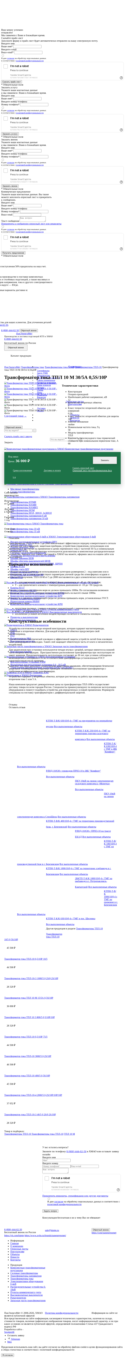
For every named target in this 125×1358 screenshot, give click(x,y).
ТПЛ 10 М (69, 1134)
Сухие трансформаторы (22, 491)
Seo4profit (9, 1332)
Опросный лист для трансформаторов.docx (92, 470)
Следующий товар (15, 416)
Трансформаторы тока (51, 523)
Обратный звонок (13, 427)
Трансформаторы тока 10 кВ (25, 529)
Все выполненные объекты (68, 726)
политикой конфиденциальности (30, 61)
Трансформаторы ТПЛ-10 (89, 928)
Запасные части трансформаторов (70, 646)
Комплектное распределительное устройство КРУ (36, 596)
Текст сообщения (10, 221)
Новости (14, 1257)
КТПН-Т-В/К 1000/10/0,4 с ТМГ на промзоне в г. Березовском (111, 898)
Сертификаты (43, 371)
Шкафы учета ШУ (19, 569)
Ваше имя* (7, 46)
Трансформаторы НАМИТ (24, 507)
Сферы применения (46, 380)
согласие (10, 58)
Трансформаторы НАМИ (23, 505)
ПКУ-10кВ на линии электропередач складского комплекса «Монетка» (94, 782)
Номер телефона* (10, 104)
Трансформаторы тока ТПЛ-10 (47, 1134)
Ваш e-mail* (7, 52)
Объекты (15, 1254)
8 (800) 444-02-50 (10, 330)
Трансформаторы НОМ (22, 510)
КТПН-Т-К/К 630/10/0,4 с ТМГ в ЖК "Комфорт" (110, 747)
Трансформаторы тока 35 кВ (25, 531)
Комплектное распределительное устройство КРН (36, 604)
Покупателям (17, 1251)
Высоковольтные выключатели (66, 612)
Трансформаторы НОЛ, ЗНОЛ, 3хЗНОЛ (31, 513)
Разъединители (41, 625)
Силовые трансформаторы (24, 1273)
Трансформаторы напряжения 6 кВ (28, 515)
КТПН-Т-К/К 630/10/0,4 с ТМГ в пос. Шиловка (70, 918)
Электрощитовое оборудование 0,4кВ (76, 536)
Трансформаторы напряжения (63, 497)
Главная (14, 1243)
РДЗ (12, 635)
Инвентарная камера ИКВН (24, 601)
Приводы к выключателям (24, 617)
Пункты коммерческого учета (25, 1292)
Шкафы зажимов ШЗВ (22, 558)
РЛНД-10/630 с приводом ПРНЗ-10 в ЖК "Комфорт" (73, 771)
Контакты (15, 1259)
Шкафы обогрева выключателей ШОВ (30, 561)
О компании (16, 1246)
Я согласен (7, 1355)
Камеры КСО (17, 587)
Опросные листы (19, 1249)
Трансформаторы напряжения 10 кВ (29, 518)
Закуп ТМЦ (42, 373)
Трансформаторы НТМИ (23, 502)
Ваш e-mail (6, 214)
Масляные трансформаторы (24, 489)
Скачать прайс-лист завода (18, 436)
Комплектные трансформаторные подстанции (89, 449)
